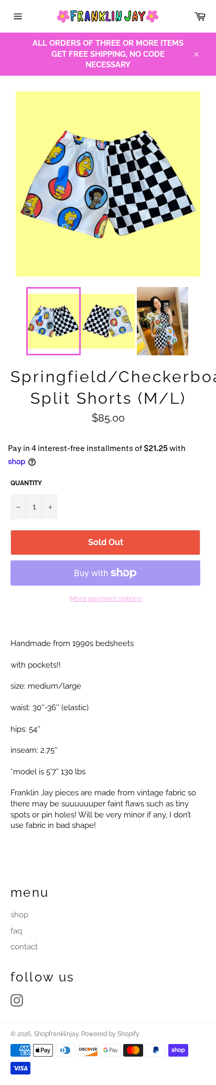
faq (16, 931)
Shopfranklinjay (56, 1034)
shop (19, 914)
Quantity (26, 483)
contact (24, 946)
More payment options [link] (106, 598)
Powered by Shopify (110, 1034)
